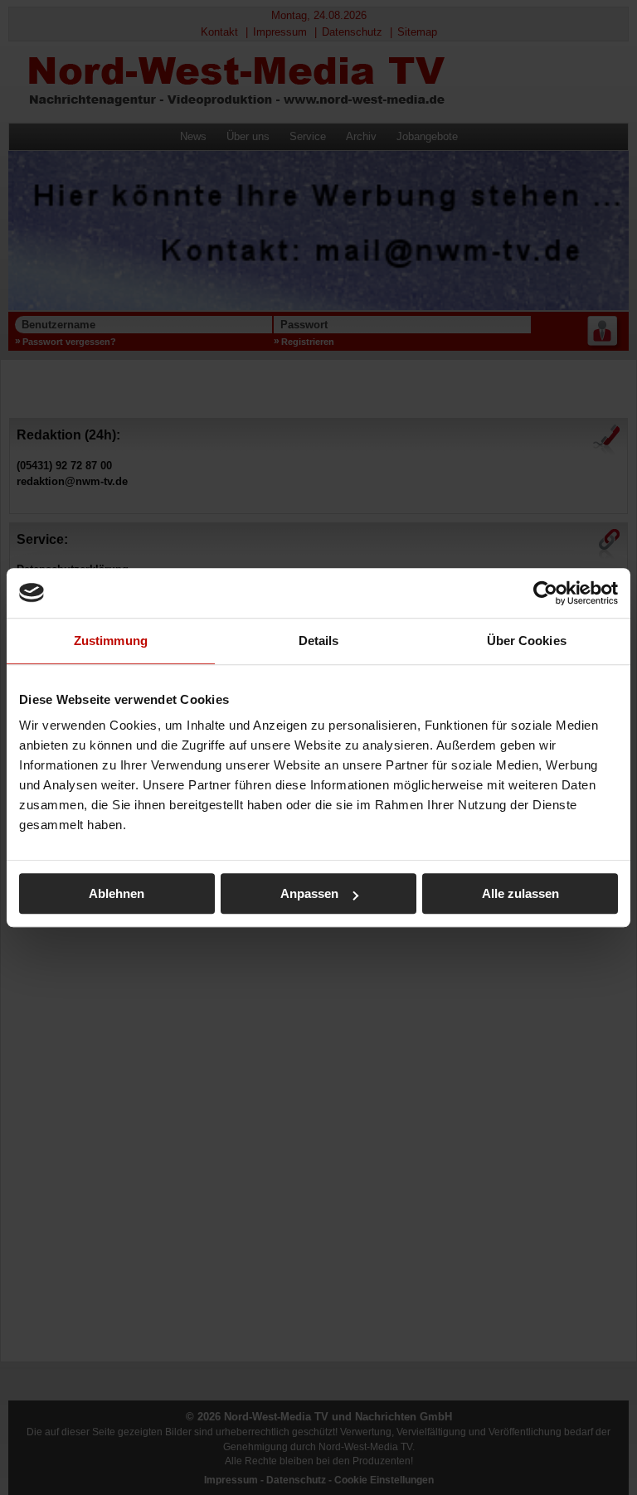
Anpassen (309, 893)
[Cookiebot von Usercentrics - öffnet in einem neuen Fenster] (545, 592)
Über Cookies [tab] (526, 640)
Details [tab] (319, 640)
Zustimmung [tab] (111, 640)
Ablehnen (116, 893)
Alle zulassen (520, 893)
